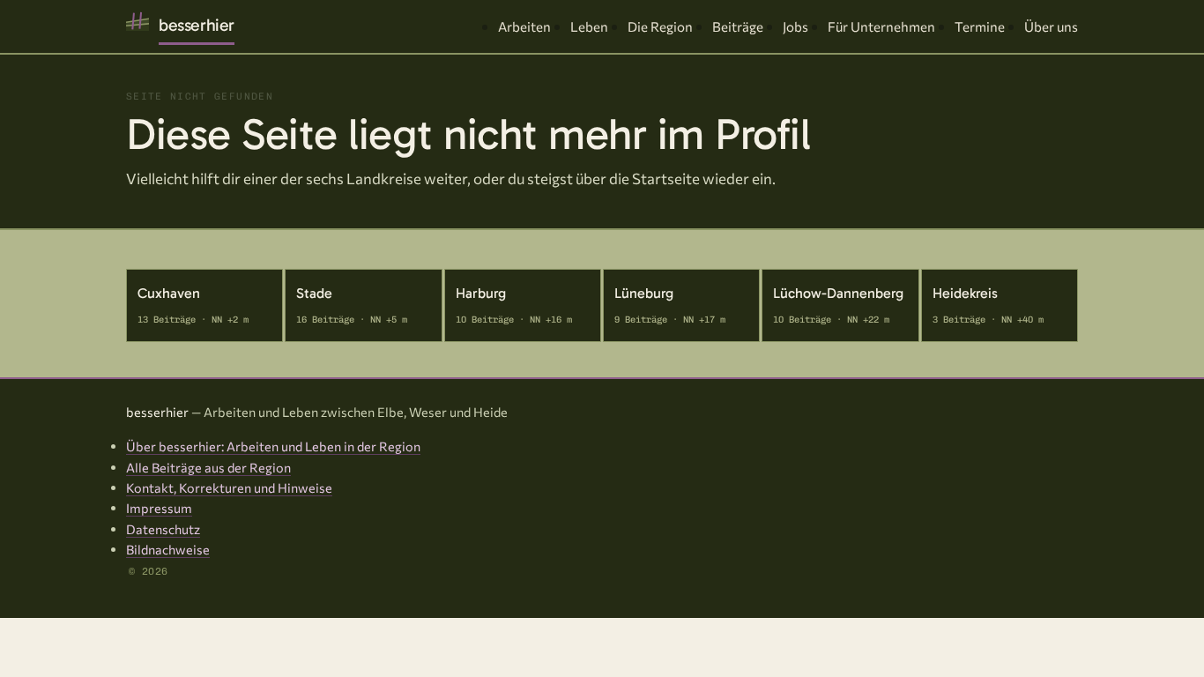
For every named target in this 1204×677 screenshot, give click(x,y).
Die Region (660, 26)
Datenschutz (163, 529)
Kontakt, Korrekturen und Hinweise (229, 487)
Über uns (1051, 26)
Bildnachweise (168, 549)
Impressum (159, 508)
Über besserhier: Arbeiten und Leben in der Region (273, 446)
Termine (980, 26)
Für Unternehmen (881, 26)
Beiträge (737, 26)
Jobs (795, 26)
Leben (589, 26)
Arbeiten (524, 26)
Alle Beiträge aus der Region (208, 467)
